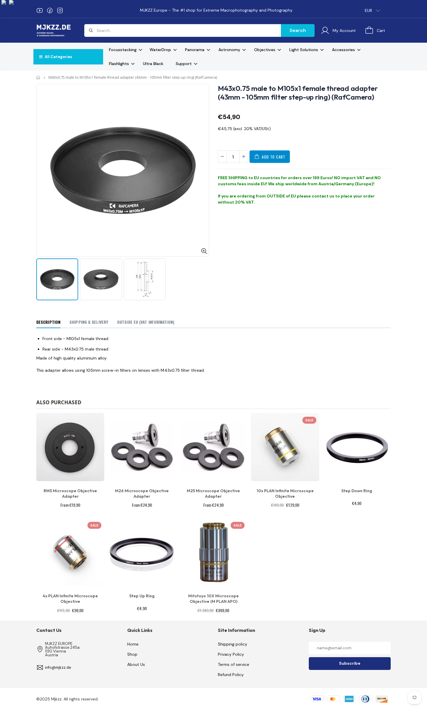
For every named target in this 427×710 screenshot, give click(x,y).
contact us (323, 196)
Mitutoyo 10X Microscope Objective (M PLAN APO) (213, 598)
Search (298, 30)
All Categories (58, 56)
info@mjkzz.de (58, 667)
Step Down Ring (356, 490)
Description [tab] (48, 322)
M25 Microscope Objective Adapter (213, 493)
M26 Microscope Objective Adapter (142, 493)
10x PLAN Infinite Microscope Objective (285, 493)
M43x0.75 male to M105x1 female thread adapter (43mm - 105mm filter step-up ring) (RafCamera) (298, 93)
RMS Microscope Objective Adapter (70, 493)
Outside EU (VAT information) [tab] (145, 322)
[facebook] (49, 10)
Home (38, 77)
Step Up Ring (142, 595)
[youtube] (39, 10)
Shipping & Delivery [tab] (88, 322)
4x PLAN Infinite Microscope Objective (70, 598)
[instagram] (60, 10)
